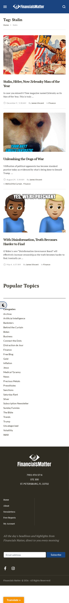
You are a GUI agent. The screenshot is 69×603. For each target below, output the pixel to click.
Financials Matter (12, 580)
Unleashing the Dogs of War (23, 159)
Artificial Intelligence (14, 318)
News (6, 376)
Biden (6, 331)
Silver (6, 399)
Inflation (7, 363)
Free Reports (9, 517)
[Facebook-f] (5, 568)
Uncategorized (10, 425)
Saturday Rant (10, 394)
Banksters (8, 322)
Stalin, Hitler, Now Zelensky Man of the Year (31, 83)
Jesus (6, 367)
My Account (9, 523)
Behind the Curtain (13, 327)
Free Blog (8, 354)
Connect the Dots (12, 340)
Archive (7, 314)
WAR (6, 434)
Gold (5, 358)
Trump (6, 421)
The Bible (8, 412)
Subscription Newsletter (16, 403)
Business (7, 336)
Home (6, 25)
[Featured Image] (34, 60)
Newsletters (9, 511)
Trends (6, 416)
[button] (3, 305)
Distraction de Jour (13, 345)
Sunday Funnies (11, 407)
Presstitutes (9, 385)
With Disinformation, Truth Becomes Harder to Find (30, 241)
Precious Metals (11, 381)
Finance (7, 349)
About (6, 505)
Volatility (8, 430)
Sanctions (8, 390)
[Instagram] (13, 568)
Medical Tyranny (12, 372)
